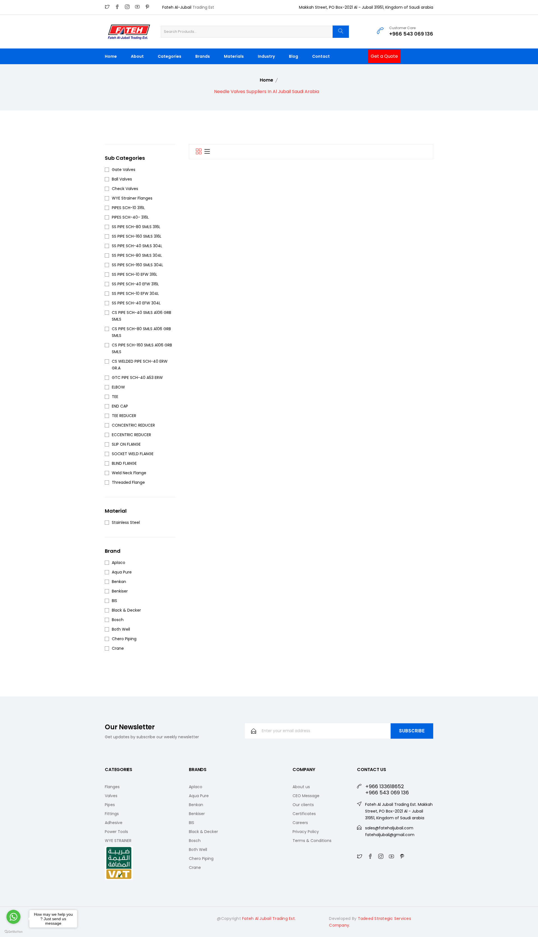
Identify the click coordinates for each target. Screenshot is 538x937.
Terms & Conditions (312, 840)
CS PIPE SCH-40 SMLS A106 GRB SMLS (141, 316)
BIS (114, 600)
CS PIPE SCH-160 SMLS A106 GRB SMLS (142, 348)
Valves (111, 796)
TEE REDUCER (124, 415)
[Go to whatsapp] (13, 917)
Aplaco (118, 562)
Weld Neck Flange (129, 473)
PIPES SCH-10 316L (128, 207)
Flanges (112, 787)
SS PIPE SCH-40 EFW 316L (135, 284)
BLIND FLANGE (124, 463)
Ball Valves (122, 179)
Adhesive (113, 822)
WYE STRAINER (118, 840)
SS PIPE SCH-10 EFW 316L (134, 274)
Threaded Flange (128, 482)
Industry (266, 56)
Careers (300, 822)
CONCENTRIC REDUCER (133, 425)
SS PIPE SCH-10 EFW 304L (135, 293)
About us (301, 787)
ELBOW (118, 387)
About (137, 56)
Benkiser (120, 591)
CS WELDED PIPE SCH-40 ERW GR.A (140, 364)
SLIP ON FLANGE (126, 444)
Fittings (112, 813)
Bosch (118, 620)
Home (111, 56)
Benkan (119, 581)
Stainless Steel (126, 522)
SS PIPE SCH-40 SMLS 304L (137, 246)
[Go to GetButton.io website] (13, 931)
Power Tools (116, 831)
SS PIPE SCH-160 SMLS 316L (136, 236)
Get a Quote (384, 56)
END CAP (120, 406)
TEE (115, 396)
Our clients (303, 805)
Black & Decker (126, 610)
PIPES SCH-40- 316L (130, 217)
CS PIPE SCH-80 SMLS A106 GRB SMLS (141, 332)
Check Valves (125, 188)
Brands (202, 56)
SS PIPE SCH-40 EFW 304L (136, 303)
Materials (234, 56)
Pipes (110, 805)
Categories (169, 56)
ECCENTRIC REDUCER (131, 435)
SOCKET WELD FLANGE (133, 454)
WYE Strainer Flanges (132, 198)
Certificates (304, 813)
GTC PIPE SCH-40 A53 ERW (137, 377)
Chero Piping (124, 639)
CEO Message (306, 796)
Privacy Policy (306, 831)
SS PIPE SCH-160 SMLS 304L (137, 265)
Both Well (121, 629)
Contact (321, 56)
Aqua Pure (122, 572)
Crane (118, 648)
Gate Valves (123, 169)
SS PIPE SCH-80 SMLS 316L (136, 227)
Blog (293, 56)
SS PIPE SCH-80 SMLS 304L (137, 255)
